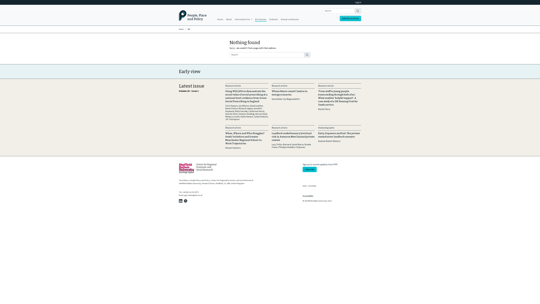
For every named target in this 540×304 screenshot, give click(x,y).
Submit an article (350, 18)
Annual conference (290, 19)
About (229, 19)
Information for (243, 19)
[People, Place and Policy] (193, 15)
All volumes (260, 19)
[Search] (358, 11)
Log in (358, 2)
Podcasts (273, 19)
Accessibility (308, 196)
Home (220, 19)
